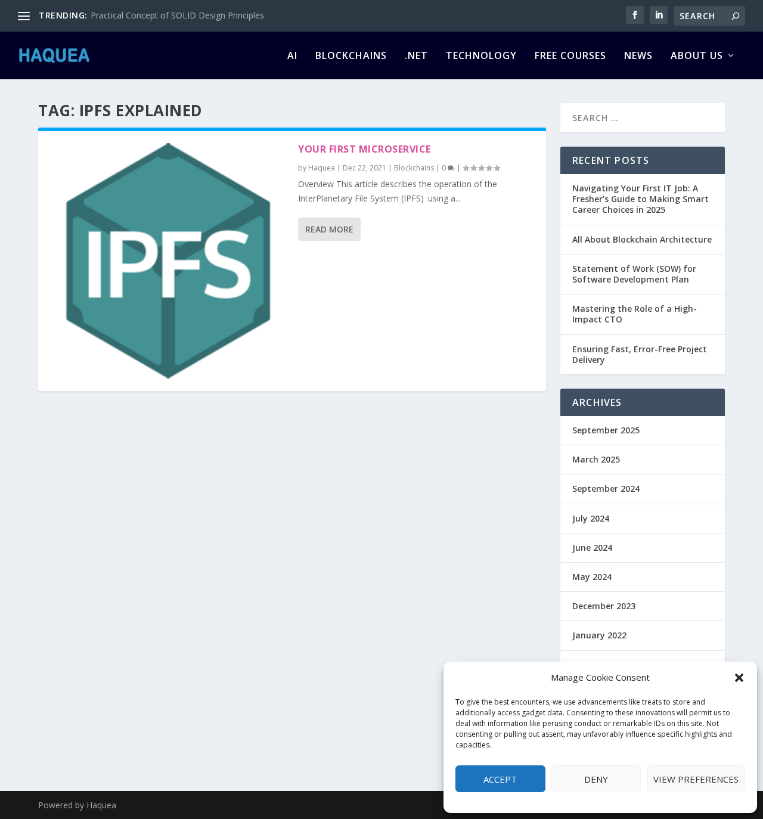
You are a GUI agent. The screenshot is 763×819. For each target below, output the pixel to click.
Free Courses (570, 56)
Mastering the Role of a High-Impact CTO (634, 314)
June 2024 (592, 547)
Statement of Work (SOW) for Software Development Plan (634, 274)
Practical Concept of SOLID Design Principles (177, 15)
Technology (481, 56)
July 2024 (590, 518)
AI (292, 56)
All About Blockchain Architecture (642, 239)
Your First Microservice (364, 149)
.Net (416, 56)
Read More (329, 229)
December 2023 (603, 606)
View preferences (696, 779)
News (638, 56)
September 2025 (606, 430)
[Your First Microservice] (168, 261)
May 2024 (592, 576)
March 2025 (596, 459)
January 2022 (599, 635)
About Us (697, 56)
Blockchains (351, 56)
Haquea (321, 168)
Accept (500, 779)
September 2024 (606, 488)
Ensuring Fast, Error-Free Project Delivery (639, 354)
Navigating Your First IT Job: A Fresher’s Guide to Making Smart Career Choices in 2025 (640, 198)
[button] (739, 678)
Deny (596, 779)
